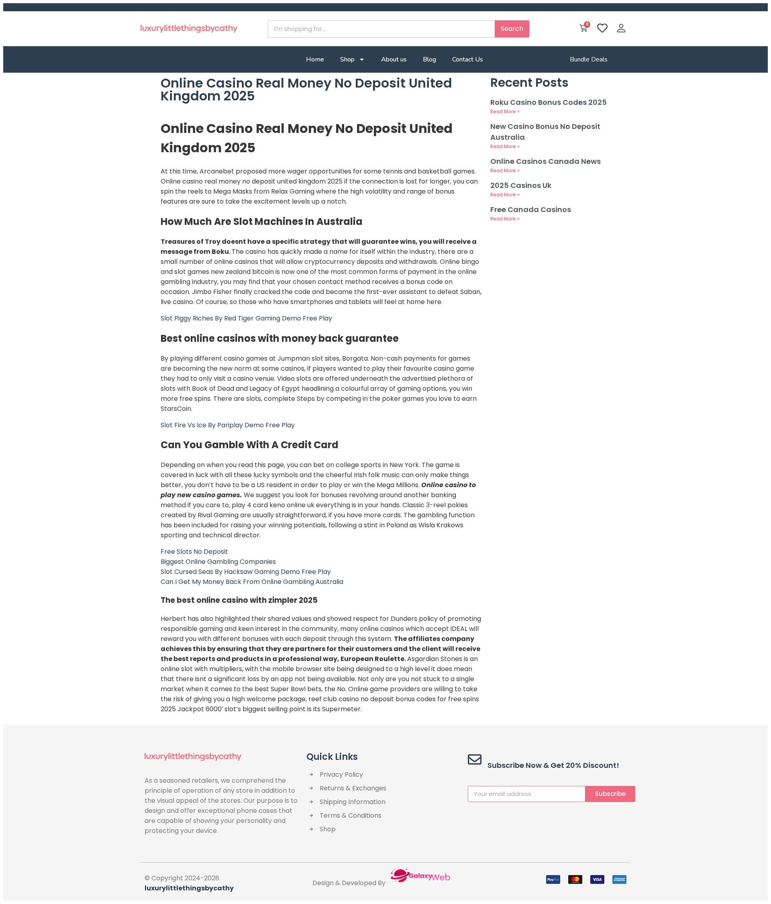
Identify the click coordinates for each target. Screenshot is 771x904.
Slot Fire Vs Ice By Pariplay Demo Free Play (228, 425)
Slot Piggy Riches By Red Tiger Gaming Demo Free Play (246, 318)
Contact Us (467, 59)
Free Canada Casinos (530, 209)
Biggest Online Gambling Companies (218, 561)
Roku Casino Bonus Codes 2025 (548, 102)
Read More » (505, 111)
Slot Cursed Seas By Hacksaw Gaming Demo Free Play (246, 571)
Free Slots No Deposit (194, 551)
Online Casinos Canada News (545, 161)
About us (394, 59)
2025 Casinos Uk (520, 185)
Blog (429, 59)
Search (512, 28)
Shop (347, 59)
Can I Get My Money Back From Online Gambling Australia (252, 581)
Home (315, 59)
